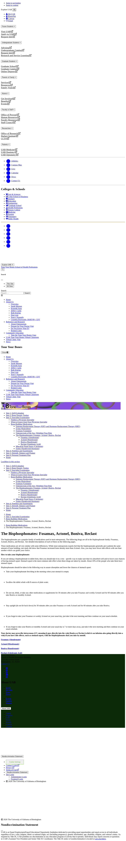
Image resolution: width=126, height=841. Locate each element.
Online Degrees (8, 71)
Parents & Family (8, 77)
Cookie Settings (15, 762)
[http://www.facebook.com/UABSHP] (7, 668)
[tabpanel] (63, 292)
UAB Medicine (8, 149)
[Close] (14, 9)
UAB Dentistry (8, 152)
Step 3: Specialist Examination (18, 417)
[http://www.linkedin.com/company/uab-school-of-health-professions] (7, 677)
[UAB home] (63, 262)
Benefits (4, 101)
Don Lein (14, 315)
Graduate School (8, 66)
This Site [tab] (10, 284)
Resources (5, 85)
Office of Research (9, 133)
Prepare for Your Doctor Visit (22, 326)
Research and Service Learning (15, 55)
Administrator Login (19, 777)
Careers (9, 701)
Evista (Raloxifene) (23, 429)
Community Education (15, 333)
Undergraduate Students (11, 42)
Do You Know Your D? (20, 328)
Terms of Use (12, 770)
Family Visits (7, 87)
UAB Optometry (8, 155)
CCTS (4, 138)
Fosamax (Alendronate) (30, 437)
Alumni (4, 93)
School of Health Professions (26, 267)
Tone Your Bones (8, 267)
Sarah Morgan (16, 306)
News (8, 694)
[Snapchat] (8, 242)
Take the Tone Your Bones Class (23, 335)
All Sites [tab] (10, 286)
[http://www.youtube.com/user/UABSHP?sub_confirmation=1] (7, 675)
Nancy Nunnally (17, 317)
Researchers (6, 128)
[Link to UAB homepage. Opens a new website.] (22, 734)
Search (3, 291)
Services (4, 82)
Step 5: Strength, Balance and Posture (20, 453)
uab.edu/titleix (100, 839)
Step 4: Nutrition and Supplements (19, 451)
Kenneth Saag (16, 308)
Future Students (8, 26)
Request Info (6, 36)
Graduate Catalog (9, 69)
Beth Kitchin (16, 313)
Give (8, 692)
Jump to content (12, 5)
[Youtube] (8, 238)
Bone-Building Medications (21, 424)
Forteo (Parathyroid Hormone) (27, 449)
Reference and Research (15, 322)
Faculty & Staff (7, 110)
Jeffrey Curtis (16, 311)
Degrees (9, 690)
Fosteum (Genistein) (24, 431)
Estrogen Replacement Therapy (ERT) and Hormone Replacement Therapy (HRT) (48, 426)
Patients (5, 144)
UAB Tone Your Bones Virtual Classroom (22, 337)
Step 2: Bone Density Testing (17, 415)
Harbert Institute (8, 136)
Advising (5, 47)
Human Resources (9, 117)
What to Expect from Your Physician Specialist (29, 422)
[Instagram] (8, 234)
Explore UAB (7, 265)
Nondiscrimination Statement (12, 756)
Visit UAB (5, 31)
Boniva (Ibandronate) (29, 442)
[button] (63, 462)
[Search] (3, 269)
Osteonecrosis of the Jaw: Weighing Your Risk (34, 433)
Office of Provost (8, 114)
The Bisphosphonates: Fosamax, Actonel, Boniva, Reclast (38, 435)
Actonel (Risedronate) (29, 440)
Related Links (16, 331)
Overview (15, 304)
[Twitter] (8, 230)
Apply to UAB (7, 34)
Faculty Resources (9, 120)
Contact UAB (12, 765)
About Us (10, 302)
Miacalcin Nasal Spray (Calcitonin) (29, 446)
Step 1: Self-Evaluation (15, 413)
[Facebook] (8, 226)
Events (4, 104)
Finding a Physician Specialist (22, 420)
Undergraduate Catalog (11, 50)
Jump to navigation (13, 3)
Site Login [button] (10, 775)
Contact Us (5, 664)
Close (4, 352)
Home (8, 457)
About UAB (6, 708)
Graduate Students (9, 61)
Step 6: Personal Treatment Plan (18, 455)
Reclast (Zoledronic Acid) (31, 444)
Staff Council (7, 122)
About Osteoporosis (18, 324)
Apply (8, 687)
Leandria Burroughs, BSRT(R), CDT (25, 320)
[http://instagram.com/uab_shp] (7, 670)
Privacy (10, 768)
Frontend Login (17, 779)
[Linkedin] (8, 246)
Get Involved (7, 98)
